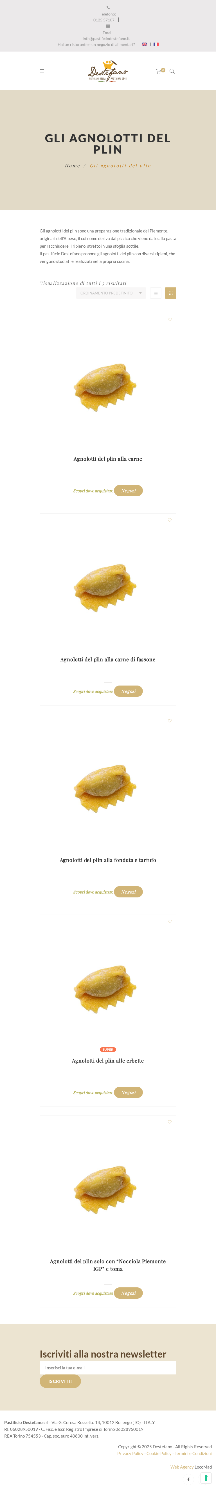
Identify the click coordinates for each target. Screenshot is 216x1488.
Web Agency (182, 1466)
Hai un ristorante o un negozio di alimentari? (96, 44)
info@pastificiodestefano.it (106, 35)
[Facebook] (188, 1479)
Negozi (128, 490)
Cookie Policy (159, 1453)
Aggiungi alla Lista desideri (169, 319)
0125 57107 (104, 17)
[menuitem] (144, 44)
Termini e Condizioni (193, 1453)
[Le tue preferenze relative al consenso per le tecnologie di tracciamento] (206, 1478)
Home (72, 165)
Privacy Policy (130, 1453)
